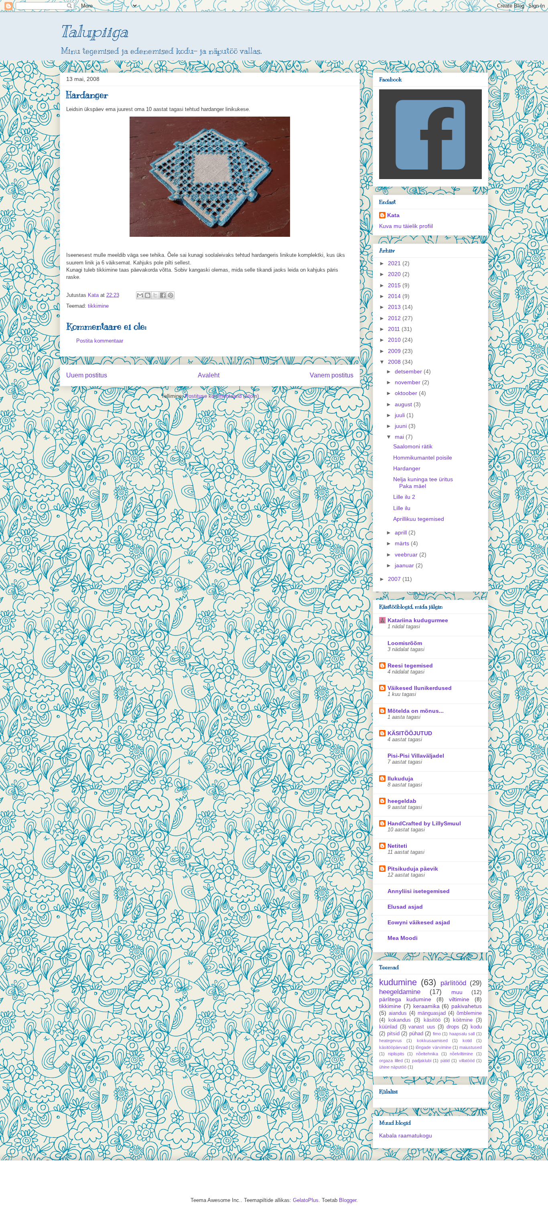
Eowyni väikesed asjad (419, 922)
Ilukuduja (400, 778)
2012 (395, 318)
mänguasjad (432, 1013)
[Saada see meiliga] (140, 295)
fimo (437, 1033)
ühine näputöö (392, 1067)
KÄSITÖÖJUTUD (410, 733)
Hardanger (406, 468)
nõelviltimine (461, 1053)
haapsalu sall (462, 1033)
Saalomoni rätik (412, 446)
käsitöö (432, 1020)
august (404, 404)
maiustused (470, 1047)
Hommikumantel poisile (422, 457)
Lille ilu (401, 508)
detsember (409, 371)
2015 (395, 285)
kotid (467, 1040)
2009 (395, 351)
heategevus (390, 1040)
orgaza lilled (391, 1060)
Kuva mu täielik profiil (406, 226)
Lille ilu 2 (404, 497)
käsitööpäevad (393, 1047)
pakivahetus (466, 1006)
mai (400, 437)
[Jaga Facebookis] (163, 295)
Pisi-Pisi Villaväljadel (416, 755)
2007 (395, 579)
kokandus (399, 1020)
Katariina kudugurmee (418, 620)
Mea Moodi (403, 938)
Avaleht (208, 375)
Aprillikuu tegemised (418, 519)
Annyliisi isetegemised (419, 891)
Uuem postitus (86, 375)
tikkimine (98, 306)
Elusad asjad (405, 906)
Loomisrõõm (405, 643)
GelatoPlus (306, 1200)
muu (457, 992)
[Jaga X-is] (155, 295)
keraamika (426, 1006)
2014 (395, 296)
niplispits (396, 1053)
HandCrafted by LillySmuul (424, 823)
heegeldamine (399, 992)
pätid (445, 1060)
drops (453, 1027)
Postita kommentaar (99, 341)
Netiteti (397, 846)
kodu (476, 1027)
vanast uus (421, 1027)
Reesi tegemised (410, 665)
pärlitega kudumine (405, 999)
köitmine (463, 1020)
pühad (416, 1034)
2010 (395, 340)
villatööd (467, 1060)
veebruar (407, 554)
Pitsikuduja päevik (413, 868)
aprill (401, 532)
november (408, 382)
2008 (395, 362)
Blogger (347, 1200)
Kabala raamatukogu (405, 1135)
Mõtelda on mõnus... (416, 711)
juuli (400, 415)
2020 (395, 274)
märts (403, 543)
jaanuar (405, 565)
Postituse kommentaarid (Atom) (222, 396)
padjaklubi (421, 1060)
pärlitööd (453, 983)
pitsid (393, 1034)
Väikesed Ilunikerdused (420, 688)
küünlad (388, 1027)
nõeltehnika (427, 1053)
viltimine (459, 999)
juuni (401, 426)
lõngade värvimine (433, 1047)
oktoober (407, 393)
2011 (395, 329)
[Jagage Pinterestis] (170, 295)
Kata (393, 215)
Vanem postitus (331, 375)
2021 (395, 263)
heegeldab (402, 801)
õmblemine (469, 1013)
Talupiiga (94, 31)
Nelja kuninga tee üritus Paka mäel (423, 482)
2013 (395, 307)
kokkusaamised (432, 1040)
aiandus (398, 1013)
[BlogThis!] (148, 295)
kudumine (398, 982)
